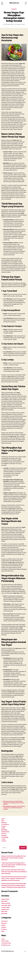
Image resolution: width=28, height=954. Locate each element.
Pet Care (3, 833)
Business (14, 9)
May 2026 (4, 901)
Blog (2, 820)
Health (3, 828)
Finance (3, 826)
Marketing (4, 830)
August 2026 (5, 899)
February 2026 (5, 903)
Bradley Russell (10, 24)
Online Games (5, 831)
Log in (3, 939)
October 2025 (5, 907)
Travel (3, 839)
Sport (3, 931)
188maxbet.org (14, 3)
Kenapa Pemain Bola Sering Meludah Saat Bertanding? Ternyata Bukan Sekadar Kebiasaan (13, 857)
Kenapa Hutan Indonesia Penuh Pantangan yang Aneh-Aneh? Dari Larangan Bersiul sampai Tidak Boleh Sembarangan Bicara (13, 885)
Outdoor (3, 927)
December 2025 (6, 905)
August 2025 (5, 909)
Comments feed (6, 943)
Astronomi (4, 921)
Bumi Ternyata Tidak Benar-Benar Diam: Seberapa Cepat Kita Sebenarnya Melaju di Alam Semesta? (14, 871)
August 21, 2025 (21, 24)
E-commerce (5, 824)
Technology (4, 837)
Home (3, 819)
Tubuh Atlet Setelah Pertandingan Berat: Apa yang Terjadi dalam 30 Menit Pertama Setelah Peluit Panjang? (13, 864)
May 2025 (4, 911)
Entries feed (4, 941)
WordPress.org (5, 945)
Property (3, 835)
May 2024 (4, 913)
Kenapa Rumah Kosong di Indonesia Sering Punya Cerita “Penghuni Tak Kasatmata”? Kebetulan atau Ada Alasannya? (13, 878)
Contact (3, 841)
